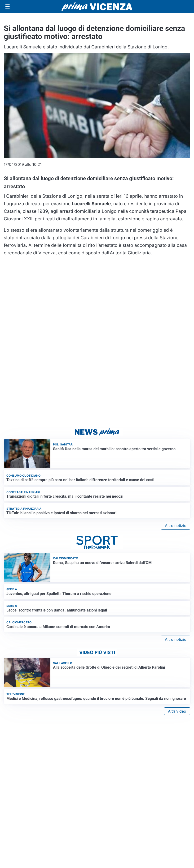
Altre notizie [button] (175, 525)
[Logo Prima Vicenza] (97, 6)
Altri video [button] (177, 711)
